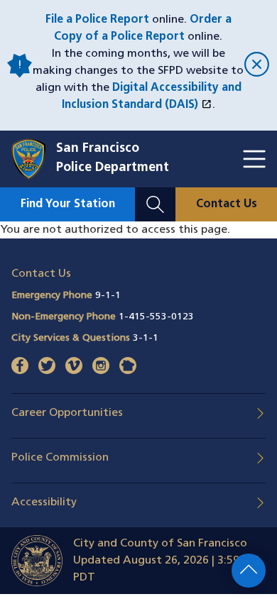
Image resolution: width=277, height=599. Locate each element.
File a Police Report (97, 20)
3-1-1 (145, 338)
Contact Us (226, 204)
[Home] (33, 159)
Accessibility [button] (44, 502)
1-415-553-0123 (156, 317)
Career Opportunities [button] (67, 413)
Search (155, 196)
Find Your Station (68, 204)
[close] (255, 65)
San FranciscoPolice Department (112, 159)
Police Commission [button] (60, 457)
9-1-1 (108, 295)
